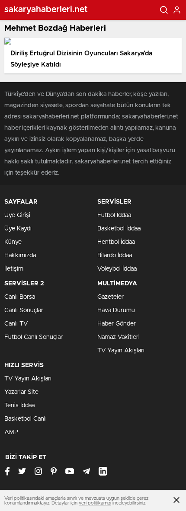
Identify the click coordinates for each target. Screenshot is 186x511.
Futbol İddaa (114, 215)
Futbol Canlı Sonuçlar (33, 337)
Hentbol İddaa (116, 242)
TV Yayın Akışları (120, 351)
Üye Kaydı (18, 229)
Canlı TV (16, 324)
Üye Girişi (17, 215)
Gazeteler (110, 297)
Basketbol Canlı (25, 419)
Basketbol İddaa (119, 229)
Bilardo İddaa (114, 255)
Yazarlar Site (21, 392)
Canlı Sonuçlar (23, 310)
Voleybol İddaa (117, 269)
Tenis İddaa (19, 405)
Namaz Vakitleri (118, 337)
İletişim (13, 269)
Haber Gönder (116, 324)
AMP (11, 432)
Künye (13, 242)
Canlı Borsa (19, 297)
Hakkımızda (20, 255)
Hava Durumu (116, 310)
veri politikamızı (95, 503)
